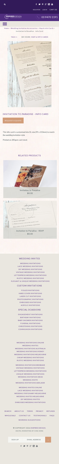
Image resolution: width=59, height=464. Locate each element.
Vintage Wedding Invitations (30, 272)
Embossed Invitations (30, 302)
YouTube (51, 4)
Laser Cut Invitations (30, 296)
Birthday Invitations (30, 317)
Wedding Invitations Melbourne (30, 354)
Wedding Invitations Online (30, 343)
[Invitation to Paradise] (30, 179)
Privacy (39, 411)
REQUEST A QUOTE (13, 121)
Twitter (39, 4)
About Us (19, 411)
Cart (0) (53, 10)
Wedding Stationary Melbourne (30, 393)
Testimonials (40, 415)
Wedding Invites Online (30, 387)
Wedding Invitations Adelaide (30, 383)
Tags (14, 37)
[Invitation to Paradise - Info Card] (29, 42)
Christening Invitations (30, 326)
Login (44, 9)
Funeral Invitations (30, 323)
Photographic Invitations (30, 299)
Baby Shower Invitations (30, 320)
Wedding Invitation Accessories (24, 28)
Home (6, 28)
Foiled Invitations (30, 290)
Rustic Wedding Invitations (30, 278)
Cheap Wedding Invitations (30, 357)
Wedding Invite (30, 380)
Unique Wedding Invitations (30, 374)
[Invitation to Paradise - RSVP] (30, 220)
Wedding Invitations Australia (30, 348)
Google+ (45, 4)
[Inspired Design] (13, 15)
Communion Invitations (30, 329)
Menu (5, 24)
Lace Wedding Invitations (30, 266)
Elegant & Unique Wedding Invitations (30, 281)
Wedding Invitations (30, 263)
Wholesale (10, 415)
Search (7, 411)
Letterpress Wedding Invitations (30, 275)
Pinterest (42, 4)
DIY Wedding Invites (30, 399)
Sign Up (15, 440)
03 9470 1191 (49, 17)
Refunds (51, 411)
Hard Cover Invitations (30, 293)
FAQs (52, 415)
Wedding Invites (30, 345)
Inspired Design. (38, 428)
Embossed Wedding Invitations (30, 402)
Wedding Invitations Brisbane (30, 365)
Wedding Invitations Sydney (30, 351)
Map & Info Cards (46, 28)
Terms (30, 411)
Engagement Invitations (30, 314)
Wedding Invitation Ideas (30, 377)
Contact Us (24, 415)
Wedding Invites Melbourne (30, 396)
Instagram (48, 4)
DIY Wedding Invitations (30, 269)
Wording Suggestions (29, 420)
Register (36, 9)
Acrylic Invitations (30, 305)
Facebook (36, 4)
